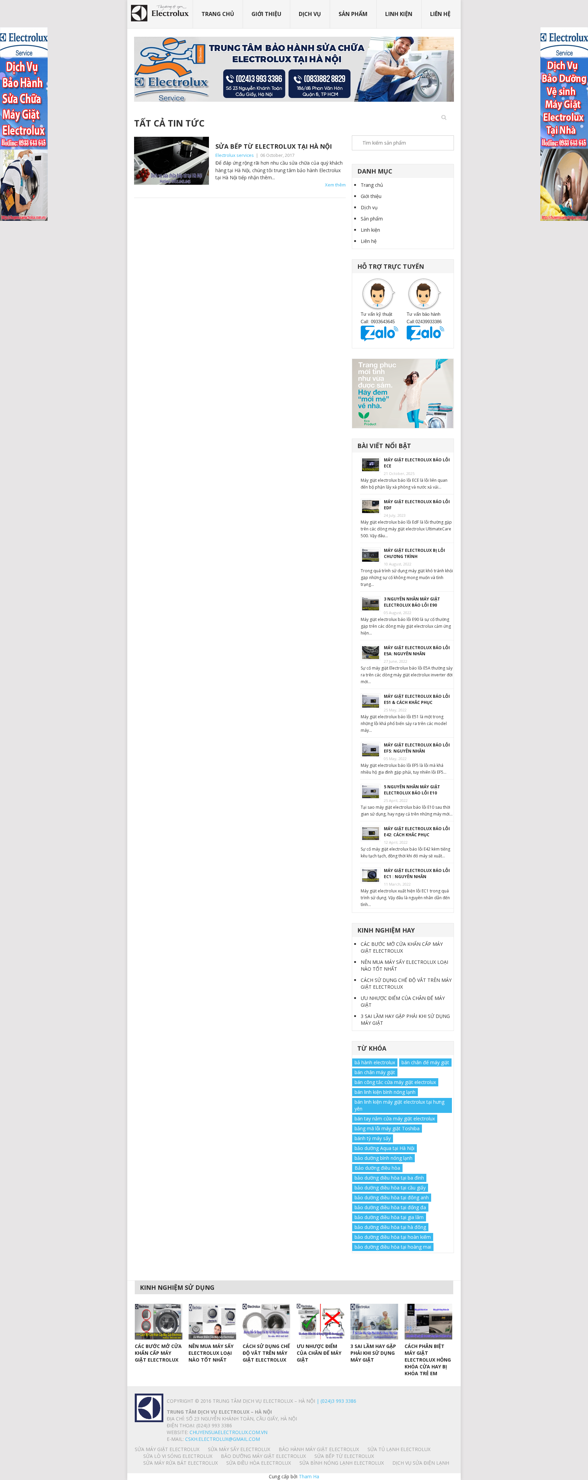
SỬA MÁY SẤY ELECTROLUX (239, 1449)
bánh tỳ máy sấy (373, 1138)
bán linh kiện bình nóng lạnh (385, 1092)
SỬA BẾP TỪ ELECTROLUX (344, 1456)
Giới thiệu (266, 14)
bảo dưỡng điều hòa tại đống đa (390, 1207)
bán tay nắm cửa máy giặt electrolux (395, 1118)
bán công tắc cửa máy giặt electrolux (395, 1082)
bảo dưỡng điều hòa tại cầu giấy (390, 1187)
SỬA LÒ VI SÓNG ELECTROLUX (177, 1456)
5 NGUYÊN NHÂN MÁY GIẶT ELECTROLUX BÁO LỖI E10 (412, 790)
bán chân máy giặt (375, 1072)
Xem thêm (335, 185)
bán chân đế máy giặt (425, 1062)
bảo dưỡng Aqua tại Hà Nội (384, 1148)
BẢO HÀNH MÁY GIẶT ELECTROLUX (319, 1449)
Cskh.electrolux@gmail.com (222, 1439)
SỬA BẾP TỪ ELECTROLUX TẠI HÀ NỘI (273, 146)
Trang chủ (217, 14)
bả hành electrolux (375, 1062)
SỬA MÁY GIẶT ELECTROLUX (167, 1449)
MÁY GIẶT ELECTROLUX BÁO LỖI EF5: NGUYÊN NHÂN (417, 748)
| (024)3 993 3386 (335, 1401)
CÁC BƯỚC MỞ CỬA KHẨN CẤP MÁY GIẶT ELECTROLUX (402, 947)
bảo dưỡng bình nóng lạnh (383, 1158)
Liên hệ (440, 14)
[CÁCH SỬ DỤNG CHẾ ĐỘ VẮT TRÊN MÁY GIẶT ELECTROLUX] (266, 1321)
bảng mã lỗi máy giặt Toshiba (387, 1128)
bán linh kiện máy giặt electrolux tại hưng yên (399, 1105)
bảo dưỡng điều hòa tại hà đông (390, 1227)
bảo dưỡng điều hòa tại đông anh (392, 1197)
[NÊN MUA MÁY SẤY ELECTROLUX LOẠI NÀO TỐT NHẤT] (212, 1321)
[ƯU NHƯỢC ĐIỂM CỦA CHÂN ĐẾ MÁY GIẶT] (320, 1321)
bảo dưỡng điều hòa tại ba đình (389, 1177)
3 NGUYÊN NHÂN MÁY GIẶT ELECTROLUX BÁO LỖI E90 (412, 602)
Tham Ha (309, 1476)
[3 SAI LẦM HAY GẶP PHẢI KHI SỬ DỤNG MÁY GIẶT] (374, 1321)
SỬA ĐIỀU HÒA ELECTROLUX (258, 1463)
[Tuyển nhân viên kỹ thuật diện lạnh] (403, 393)
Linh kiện (398, 14)
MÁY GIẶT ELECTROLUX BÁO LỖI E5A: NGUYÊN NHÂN (417, 651)
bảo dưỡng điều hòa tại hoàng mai (393, 1247)
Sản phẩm (353, 14)
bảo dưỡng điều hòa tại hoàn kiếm (393, 1237)
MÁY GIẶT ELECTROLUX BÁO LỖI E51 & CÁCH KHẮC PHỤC (417, 699)
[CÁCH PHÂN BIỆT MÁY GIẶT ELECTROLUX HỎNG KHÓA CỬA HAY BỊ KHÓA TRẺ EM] (428, 1321)
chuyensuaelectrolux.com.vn (228, 1432)
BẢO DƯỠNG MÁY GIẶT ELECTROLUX (263, 1456)
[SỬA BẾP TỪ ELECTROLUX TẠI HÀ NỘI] (171, 161)
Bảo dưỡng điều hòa (377, 1168)
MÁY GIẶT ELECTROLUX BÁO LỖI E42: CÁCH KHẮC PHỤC (417, 832)
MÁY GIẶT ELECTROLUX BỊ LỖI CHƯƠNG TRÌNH (414, 553)
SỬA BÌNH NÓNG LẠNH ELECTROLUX (341, 1463)
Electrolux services (234, 155)
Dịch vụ (310, 14)
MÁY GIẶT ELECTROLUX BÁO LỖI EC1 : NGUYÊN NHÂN (417, 873)
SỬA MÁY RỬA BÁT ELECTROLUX (180, 1463)
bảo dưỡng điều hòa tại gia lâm (389, 1217)
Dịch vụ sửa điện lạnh (420, 1463)
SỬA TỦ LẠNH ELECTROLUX (399, 1449)
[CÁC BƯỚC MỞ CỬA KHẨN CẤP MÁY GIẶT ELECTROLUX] (158, 1321)
